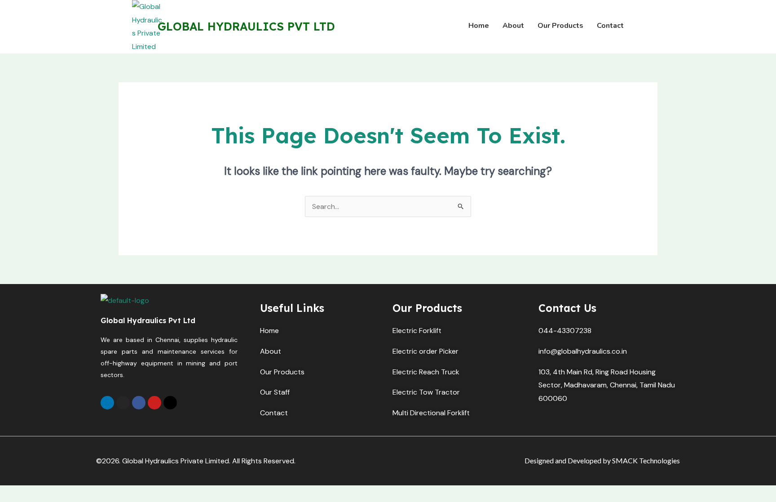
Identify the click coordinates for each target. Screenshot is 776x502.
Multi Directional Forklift (431, 413)
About (271, 351)
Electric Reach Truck (425, 372)
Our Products (282, 372)
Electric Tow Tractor (426, 392)
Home (269, 330)
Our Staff (275, 392)
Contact (274, 413)
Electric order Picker (425, 351)
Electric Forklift (416, 330)
